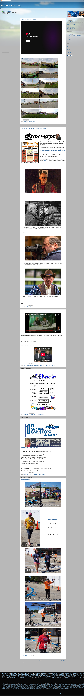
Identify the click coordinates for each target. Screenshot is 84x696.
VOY (63, 687)
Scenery (55, 686)
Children (8, 674)
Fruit (56, 677)
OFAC (49, 676)
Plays (64, 678)
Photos (38, 306)
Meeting (42, 676)
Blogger (60, 693)
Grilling (67, 677)
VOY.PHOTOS (51, 159)
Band (63, 675)
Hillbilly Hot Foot (75, 677)
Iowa (35, 674)
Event (33, 474)
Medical (79, 684)
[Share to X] (26, 120)
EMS (39, 677)
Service (83, 686)
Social (17, 687)
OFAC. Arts (43, 678)
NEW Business (46, 674)
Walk (9, 688)
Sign (14, 687)
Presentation (75, 685)
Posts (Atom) (28, 662)
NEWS (68, 49)
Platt (68, 685)
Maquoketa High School (65, 684)
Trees (53, 687)
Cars (9, 677)
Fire (54, 677)
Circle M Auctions (17, 677)
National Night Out (27, 685)
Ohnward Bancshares (36, 685)
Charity (12, 677)
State (22, 687)
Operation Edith (48, 685)
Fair (3, 676)
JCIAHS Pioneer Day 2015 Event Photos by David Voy (33, 128)
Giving (47, 683)
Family (47, 677)
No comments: (24, 472)
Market (39, 678)
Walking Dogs (17, 688)
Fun (31, 673)
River (52, 675)
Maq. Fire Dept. (59, 684)
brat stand (52, 688)
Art (57, 674)
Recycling (22, 686)
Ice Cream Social (13, 684)
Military (15, 685)
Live (6, 678)
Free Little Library (35, 683)
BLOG (68, 50)
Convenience (25, 677)
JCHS (38, 414)
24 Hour (70, 676)
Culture (31, 674)
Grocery (71, 677)
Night (31, 685)
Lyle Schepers (45, 365)
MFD (8, 678)
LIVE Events (81, 673)
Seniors (74, 686)
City (21, 677)
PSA (50, 678)
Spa (19, 687)
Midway (9, 685)
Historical (13, 676)
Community (67, 675)
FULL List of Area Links (71, 23)
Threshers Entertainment (42, 687)
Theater (37, 687)
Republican (31, 686)
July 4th (27, 684)
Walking (13, 688)
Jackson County (33, 306)
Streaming (25, 687)
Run (79, 678)
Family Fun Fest (4, 683)
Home (40, 660)
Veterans (66, 676)
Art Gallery (55, 675)
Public (4, 686)
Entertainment (37, 673)
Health (71, 683)
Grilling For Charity (66, 683)
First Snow (16, 683)
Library (3, 678)
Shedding (8, 687)
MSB (32, 676)
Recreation (18, 686)
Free (31, 683)
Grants (54, 683)
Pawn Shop (65, 685)
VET (58, 687)
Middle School (5, 685)
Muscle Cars (22, 685)
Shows (11, 687)
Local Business (68, 673)
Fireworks (12, 683)
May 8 (71, 34)
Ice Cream (8, 684)
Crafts (34, 677)
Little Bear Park (28, 676)
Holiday (23, 676)
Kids (38, 674)
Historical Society (27, 306)
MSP (55, 684)
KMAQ (29, 365)
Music (34, 121)
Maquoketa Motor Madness (26, 678)
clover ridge (56, 688)
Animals (79, 676)
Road (43, 686)
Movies (46, 676)
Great (57, 683)
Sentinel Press (78, 686)
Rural (82, 678)
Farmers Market (7, 676)
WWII (7, 688)
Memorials (82, 684)
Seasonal (27, 674)
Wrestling (45, 688)
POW (52, 685)
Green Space (63, 677)
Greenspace (30, 121)
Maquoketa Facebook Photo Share (73, 45)
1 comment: (24, 305)
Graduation (50, 683)
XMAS (49, 688)
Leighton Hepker (34, 365)
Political (72, 685)
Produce (79, 685)
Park (54, 685)
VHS (49, 365)
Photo (56, 678)
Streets (29, 687)
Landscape (31, 684)
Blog (68, 46)
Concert (76, 674)
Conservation (72, 675)
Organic (47, 678)
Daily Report (77, 675)
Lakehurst (81, 677)
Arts (82, 676)
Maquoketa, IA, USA (30, 122)
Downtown (26, 121)
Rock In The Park (47, 686)
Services (4, 687)
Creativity (80, 674)
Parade (53, 678)
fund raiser (70, 688)
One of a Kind (43, 685)
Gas (59, 677)
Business (61, 674)
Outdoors (36, 675)
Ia (5, 684)
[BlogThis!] (24, 120)
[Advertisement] (41, 11)
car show (25, 474)
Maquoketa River (37, 676)
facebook (61, 159)
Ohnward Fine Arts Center (29, 675)
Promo (83, 685)
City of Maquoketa (70, 21)
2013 (70, 40)
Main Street (12, 678)
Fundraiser (8, 675)
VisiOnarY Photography (79, 687)
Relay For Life (72, 678)
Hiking (79, 683)
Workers (37, 688)
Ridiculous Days (39, 686)
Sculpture (67, 686)
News (22, 675)
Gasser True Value (42, 683)
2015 (70, 37)
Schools (64, 686)
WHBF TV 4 (53, 365)
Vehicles (71, 687)
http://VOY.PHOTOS (52, 519)
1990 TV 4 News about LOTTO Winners (30, 311)
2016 (70, 32)
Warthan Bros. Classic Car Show (28, 420)
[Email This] (23, 120)
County (12, 674)
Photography (42, 675)
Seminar (71, 686)
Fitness (20, 683)
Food (62, 673)
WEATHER (69, 52)
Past (57, 685)
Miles (12, 685)
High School (75, 683)
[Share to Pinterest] (28, 120)
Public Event (23, 673)
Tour (47, 687)
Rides (34, 686)
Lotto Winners (39, 365)
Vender (74, 687)
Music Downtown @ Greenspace (28, 19)
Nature (22, 674)
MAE (41, 674)
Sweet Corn (32, 687)
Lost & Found (41, 684)
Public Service (8, 686)
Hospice (3, 684)
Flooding (23, 683)
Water (28, 688)
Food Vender (27, 683)
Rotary (76, 678)
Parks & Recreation (54, 676)
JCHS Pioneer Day (25, 370)
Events (3, 675)
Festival (51, 677)
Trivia (56, 687)
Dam (37, 677)
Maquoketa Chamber (71, 25)
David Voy (82, 675)
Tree (50, 687)
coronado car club (61, 688)
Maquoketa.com (34, 678)
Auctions (60, 675)
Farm (8, 683)
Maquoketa (36, 474)
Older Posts (62, 660)
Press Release (53, 674)
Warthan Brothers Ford (43, 474)
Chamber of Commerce (69, 674)
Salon (52, 686)
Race (67, 678)
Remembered (26, 686)
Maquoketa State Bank (73, 684)
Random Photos (13, 686)
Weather (31, 688)
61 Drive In (75, 676)
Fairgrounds (43, 677)
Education (75, 673)
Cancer (6, 677)
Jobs (24, 684)
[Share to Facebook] (27, 120)
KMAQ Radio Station (71, 24)
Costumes (30, 677)
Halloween (13, 675)
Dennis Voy (26, 365)
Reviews (47, 675)
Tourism (63, 676)
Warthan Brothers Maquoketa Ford (29, 447)
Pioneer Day (41, 306)
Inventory (18, 684)
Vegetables (66, 687)
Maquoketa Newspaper (71, 27)
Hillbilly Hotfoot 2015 (25, 479)
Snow (60, 676)
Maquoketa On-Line (71, 28)
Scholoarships (59, 686)
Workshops (41, 688)
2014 (70, 39)
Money (18, 685)
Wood (34, 688)
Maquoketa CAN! (18, 678)
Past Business (61, 685)
